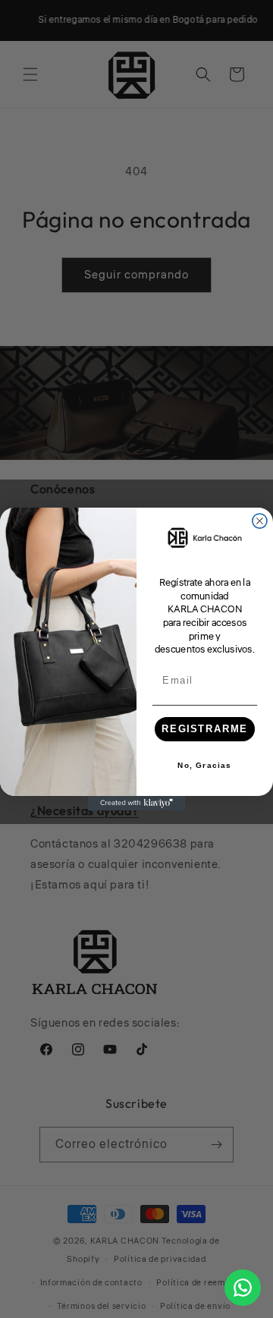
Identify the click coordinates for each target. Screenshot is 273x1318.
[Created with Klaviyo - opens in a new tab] (136, 803)
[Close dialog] (260, 521)
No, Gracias (204, 765)
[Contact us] (242, 1287)
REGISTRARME (205, 729)
